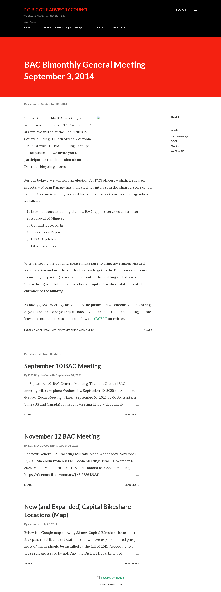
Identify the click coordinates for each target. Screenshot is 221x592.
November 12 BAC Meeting (62, 436)
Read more (131, 414)
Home (26, 27)
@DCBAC (100, 318)
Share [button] (175, 117)
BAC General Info (179, 136)
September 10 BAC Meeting (62, 366)
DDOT (174, 141)
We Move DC (177, 150)
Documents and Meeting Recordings (61, 27)
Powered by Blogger (112, 577)
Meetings (176, 146)
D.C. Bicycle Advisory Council (56, 9)
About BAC (119, 27)
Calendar (98, 27)
